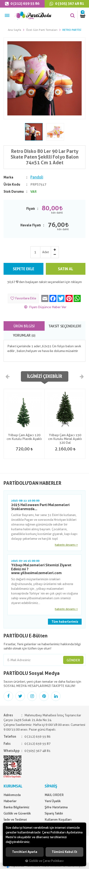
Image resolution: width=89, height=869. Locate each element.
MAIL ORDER (54, 795)
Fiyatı (30, 208)
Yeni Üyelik (53, 801)
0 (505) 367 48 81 (37, 751)
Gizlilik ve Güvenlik (17, 813)
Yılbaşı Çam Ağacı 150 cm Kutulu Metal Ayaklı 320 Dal (65, 438)
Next (81, 376)
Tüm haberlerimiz (65, 621)
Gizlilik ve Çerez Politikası (46, 861)
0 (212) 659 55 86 (24, 3)
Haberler (10, 801)
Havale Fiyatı (30, 225)
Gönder (73, 660)
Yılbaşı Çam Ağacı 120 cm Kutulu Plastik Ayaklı (24, 437)
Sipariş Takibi (54, 813)
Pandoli (36, 177)
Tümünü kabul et (64, 852)
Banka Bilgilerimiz (16, 807)
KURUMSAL (13, 786)
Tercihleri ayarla (24, 852)
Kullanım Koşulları (58, 819)
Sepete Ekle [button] (23, 269)
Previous (8, 376)
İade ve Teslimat (15, 819)
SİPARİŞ (51, 786)
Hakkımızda (12, 795)
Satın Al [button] (65, 269)
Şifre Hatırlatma (56, 807)
